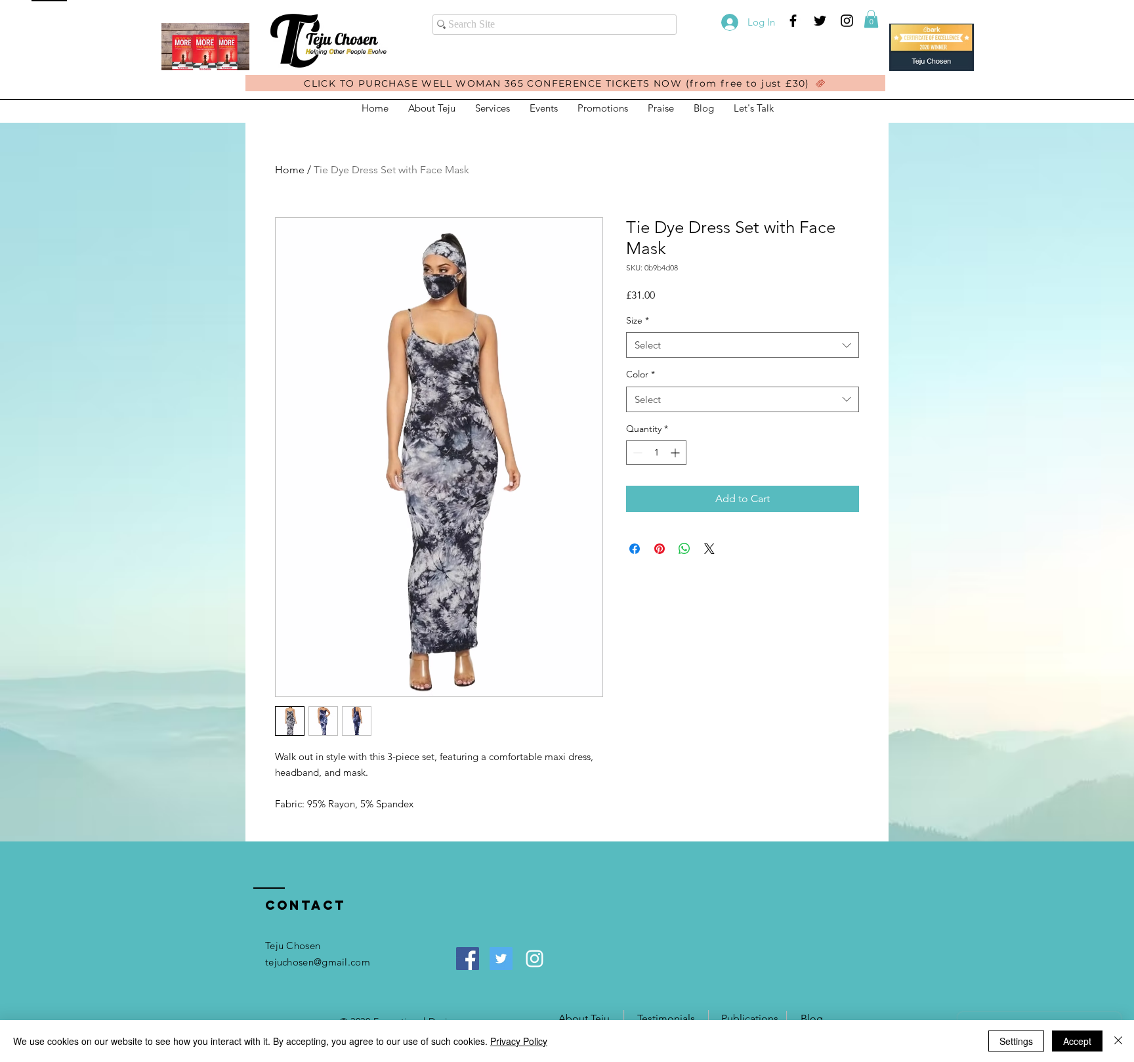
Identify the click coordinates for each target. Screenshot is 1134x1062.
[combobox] (742, 345)
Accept (1077, 1041)
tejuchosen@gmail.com (317, 962)
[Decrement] (636, 452)
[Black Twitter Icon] (820, 20)
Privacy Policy (518, 1041)
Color (640, 374)
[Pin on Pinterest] (659, 549)
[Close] (1118, 1040)
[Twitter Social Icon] (501, 958)
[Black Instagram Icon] (847, 20)
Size (637, 320)
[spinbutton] (656, 452)
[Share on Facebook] (634, 549)
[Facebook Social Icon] (467, 958)
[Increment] (676, 452)
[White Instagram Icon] (534, 958)
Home (289, 169)
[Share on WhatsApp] (684, 549)
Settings (1016, 1041)
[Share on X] (709, 549)
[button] (871, 19)
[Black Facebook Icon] (793, 20)
